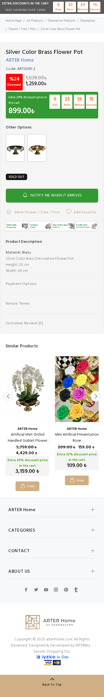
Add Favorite (84, 212)
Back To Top (52, 685)
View (31, 486)
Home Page (14, 21)
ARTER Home (20, 60)
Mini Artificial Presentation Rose (77, 437)
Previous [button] (8, 396)
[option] (27, 419)
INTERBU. (82, 645)
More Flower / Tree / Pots (36, 212)
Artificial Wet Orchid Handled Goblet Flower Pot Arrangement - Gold (27, 440)
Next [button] (96, 396)
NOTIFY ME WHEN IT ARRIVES (56, 195)
